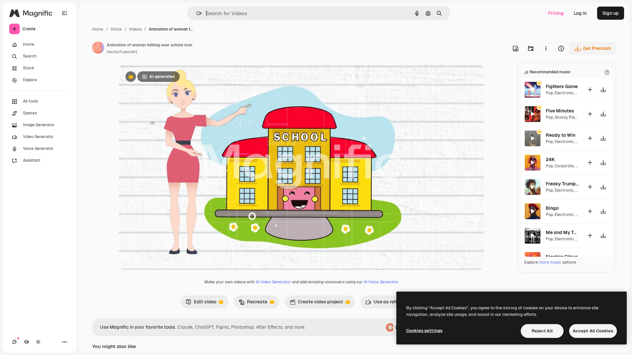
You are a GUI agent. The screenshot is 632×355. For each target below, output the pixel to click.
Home (97, 29)
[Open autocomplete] (196, 13)
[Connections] (14, 342)
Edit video (201, 303)
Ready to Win (560, 135)
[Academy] (26, 342)
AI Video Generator (273, 282)
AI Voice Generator (381, 282)
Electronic (564, 93)
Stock (116, 29)
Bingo (552, 208)
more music (550, 262)
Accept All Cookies (593, 331)
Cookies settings (424, 330)
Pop (549, 93)
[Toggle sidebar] (64, 13)
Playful (575, 117)
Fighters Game (562, 86)
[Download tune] (603, 89)
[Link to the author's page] (98, 49)
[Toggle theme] (38, 342)
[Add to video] (590, 89)
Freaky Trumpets (562, 184)
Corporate (564, 166)
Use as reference (387, 303)
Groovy (561, 117)
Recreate (253, 303)
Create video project (316, 303)
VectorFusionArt (122, 52)
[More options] (545, 48)
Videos (135, 29)
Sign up (610, 13)
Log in (580, 13)
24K (550, 159)
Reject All (542, 331)
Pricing (556, 13)
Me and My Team (562, 232)
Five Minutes (560, 111)
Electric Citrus (562, 257)
